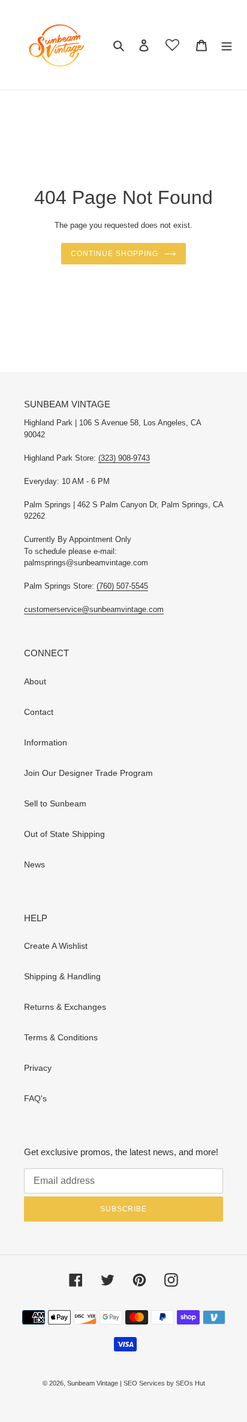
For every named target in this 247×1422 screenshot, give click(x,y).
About (35, 681)
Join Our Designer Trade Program (88, 773)
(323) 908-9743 (124, 457)
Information (45, 742)
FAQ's (35, 1098)
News (34, 864)
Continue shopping (114, 253)
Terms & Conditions (61, 1037)
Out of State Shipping (64, 834)
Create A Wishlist (56, 946)
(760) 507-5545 (122, 585)
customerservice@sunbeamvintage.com (94, 609)
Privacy (38, 1068)
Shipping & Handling (62, 976)
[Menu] (226, 44)
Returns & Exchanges (65, 1007)
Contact (38, 712)
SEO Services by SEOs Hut (164, 1383)
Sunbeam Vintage (93, 1383)
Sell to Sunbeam (55, 803)
